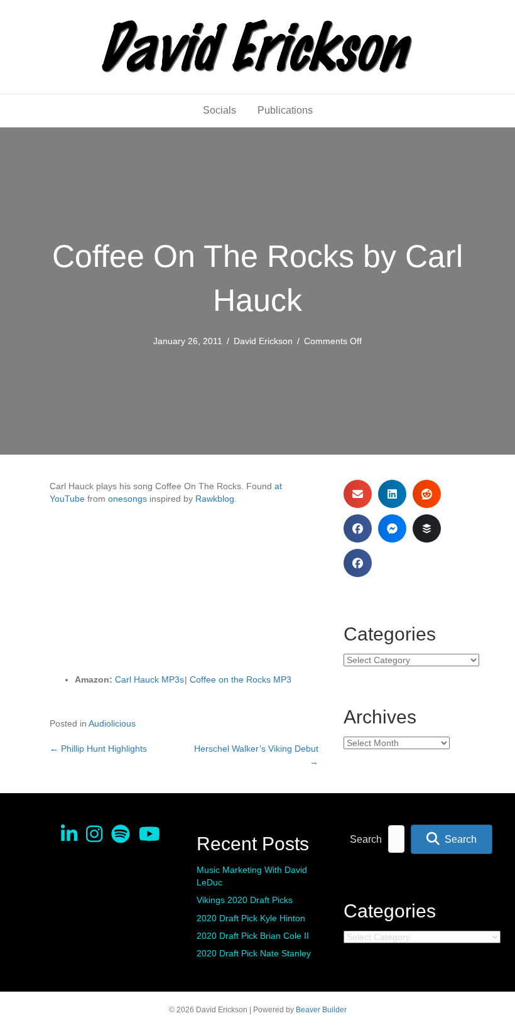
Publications (285, 110)
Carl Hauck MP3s (149, 679)
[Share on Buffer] (427, 528)
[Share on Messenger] (392, 528)
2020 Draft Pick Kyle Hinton (251, 918)
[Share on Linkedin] (392, 494)
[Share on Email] (358, 494)
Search (366, 839)
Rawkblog (214, 499)
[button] (451, 839)
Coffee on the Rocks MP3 (240, 679)
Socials (219, 110)
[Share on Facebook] (358, 528)
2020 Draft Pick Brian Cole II (253, 936)
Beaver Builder (321, 1009)
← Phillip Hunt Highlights (98, 749)
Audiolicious (112, 723)
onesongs (127, 499)
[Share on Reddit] (427, 494)
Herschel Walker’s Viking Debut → (256, 755)
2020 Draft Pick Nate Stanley (254, 953)
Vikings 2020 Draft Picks (245, 900)
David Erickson (263, 341)
